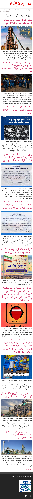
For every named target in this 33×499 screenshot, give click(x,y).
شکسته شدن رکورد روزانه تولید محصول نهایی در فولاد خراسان (17, 110)
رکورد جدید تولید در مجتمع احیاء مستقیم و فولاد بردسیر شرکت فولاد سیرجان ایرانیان (17, 205)
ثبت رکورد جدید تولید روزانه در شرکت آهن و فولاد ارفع (17, 21)
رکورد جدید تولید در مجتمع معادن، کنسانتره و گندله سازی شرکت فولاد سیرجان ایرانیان (17, 157)
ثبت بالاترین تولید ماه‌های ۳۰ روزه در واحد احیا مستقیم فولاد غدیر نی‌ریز (16, 435)
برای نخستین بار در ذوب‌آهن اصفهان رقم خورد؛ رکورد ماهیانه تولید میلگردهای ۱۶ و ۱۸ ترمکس (17, 67)
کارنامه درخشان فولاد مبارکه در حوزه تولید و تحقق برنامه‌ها (16, 250)
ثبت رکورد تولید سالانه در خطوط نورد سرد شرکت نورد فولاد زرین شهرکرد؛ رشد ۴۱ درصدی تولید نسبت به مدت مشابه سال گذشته (17, 346)
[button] (29, 4)
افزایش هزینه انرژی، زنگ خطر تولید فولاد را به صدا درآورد (16, 394)
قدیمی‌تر (29, 469)
